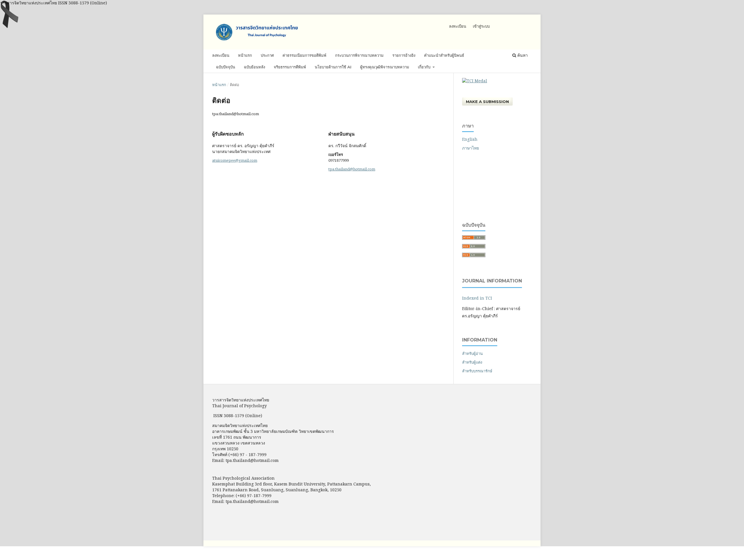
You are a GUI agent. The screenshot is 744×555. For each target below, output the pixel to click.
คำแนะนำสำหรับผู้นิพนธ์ (444, 55)
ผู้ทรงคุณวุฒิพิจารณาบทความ (384, 67)
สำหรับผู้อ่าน (472, 353)
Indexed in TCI (477, 298)
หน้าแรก (245, 55)
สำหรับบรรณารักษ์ (477, 370)
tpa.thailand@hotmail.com (351, 169)
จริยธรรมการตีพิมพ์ (290, 67)
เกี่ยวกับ (425, 67)
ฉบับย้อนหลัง (254, 67)
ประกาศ (267, 55)
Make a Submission (487, 101)
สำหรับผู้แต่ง (472, 362)
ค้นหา (522, 55)
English (469, 139)
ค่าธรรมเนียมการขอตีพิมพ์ (304, 55)
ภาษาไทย (470, 148)
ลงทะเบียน (220, 55)
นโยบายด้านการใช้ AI (333, 67)
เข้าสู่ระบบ (481, 26)
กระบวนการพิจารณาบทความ (359, 55)
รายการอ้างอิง (403, 55)
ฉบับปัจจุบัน (225, 67)
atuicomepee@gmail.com (234, 160)
